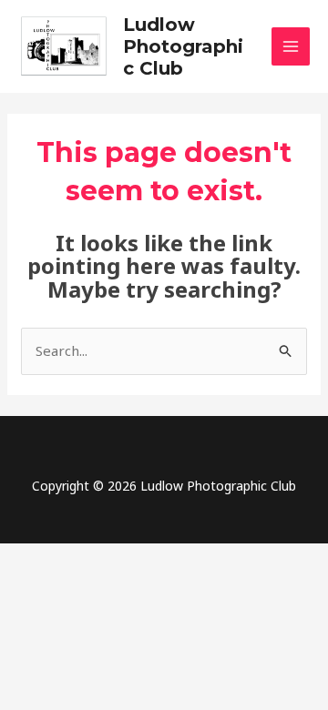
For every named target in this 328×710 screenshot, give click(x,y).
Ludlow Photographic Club (183, 46)
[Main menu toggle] (291, 46)
